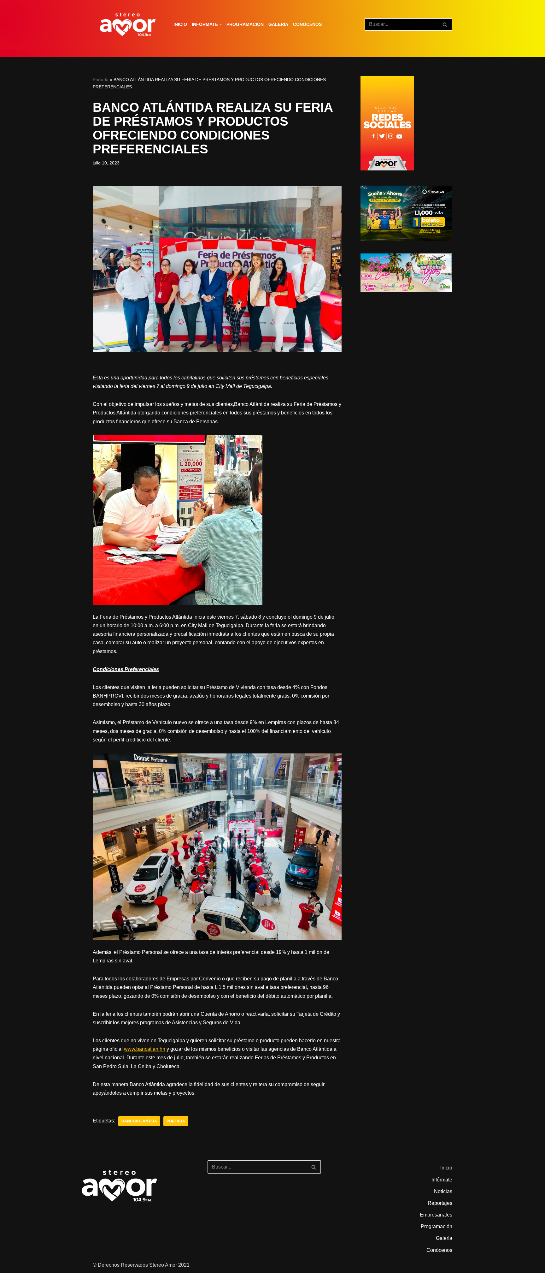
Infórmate (441, 1179)
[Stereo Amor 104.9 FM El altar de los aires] (128, 24)
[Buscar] (445, 24)
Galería (278, 24)
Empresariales (436, 1214)
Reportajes (440, 1203)
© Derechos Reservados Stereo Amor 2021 (141, 1265)
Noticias (443, 1191)
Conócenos (307, 24)
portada (176, 1121)
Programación (245, 24)
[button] (221, 24)
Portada (100, 79)
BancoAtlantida (139, 1121)
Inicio (180, 24)
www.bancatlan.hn (144, 1049)
